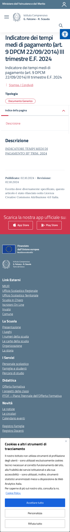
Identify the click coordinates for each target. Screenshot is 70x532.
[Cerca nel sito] (61, 25)
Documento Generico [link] (20, 101)
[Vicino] (66, 441)
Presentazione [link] (11, 327)
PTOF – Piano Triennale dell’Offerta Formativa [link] (32, 395)
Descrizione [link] (13, 123)
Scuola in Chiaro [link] (12, 300)
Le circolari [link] (9, 413)
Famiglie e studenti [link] (14, 368)
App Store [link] (23, 225)
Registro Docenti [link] (13, 430)
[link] (65, 34)
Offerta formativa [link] (13, 386)
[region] (35, 485)
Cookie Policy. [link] (13, 493)
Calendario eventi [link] (13, 418)
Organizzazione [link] (12, 345)
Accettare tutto (35, 503)
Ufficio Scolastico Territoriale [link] (20, 295)
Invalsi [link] (6, 309)
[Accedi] (64, 4)
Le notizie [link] (8, 409)
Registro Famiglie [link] (13, 426)
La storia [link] (7, 350)
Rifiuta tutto (35, 524)
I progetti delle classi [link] (15, 391)
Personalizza (35, 513)
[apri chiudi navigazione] (6, 17)
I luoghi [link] (7, 331)
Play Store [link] (51, 225)
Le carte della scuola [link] (15, 341)
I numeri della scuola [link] (15, 336)
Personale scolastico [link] (15, 363)
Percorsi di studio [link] (13, 373)
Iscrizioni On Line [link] (13, 304)
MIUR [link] (6, 286)
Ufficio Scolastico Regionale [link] (20, 290)
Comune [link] (7, 314)
